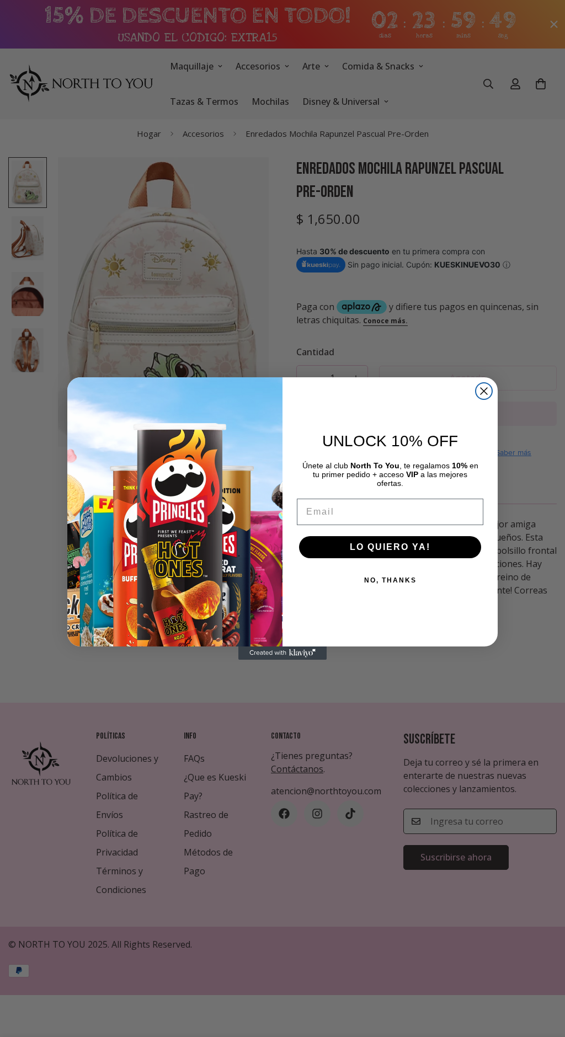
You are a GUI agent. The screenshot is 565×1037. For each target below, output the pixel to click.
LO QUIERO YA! (390, 547)
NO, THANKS (390, 580)
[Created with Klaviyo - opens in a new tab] (282, 653)
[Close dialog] (484, 391)
